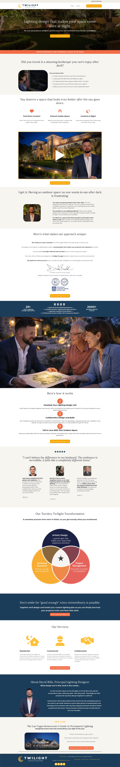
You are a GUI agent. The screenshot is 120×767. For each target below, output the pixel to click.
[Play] (25, 177)
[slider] (60, 177)
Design (72, 6)
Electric (78, 6)
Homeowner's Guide (95, 759)
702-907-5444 (98, 1)
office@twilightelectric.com (63, 760)
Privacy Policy (85, 759)
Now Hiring (77, 759)
